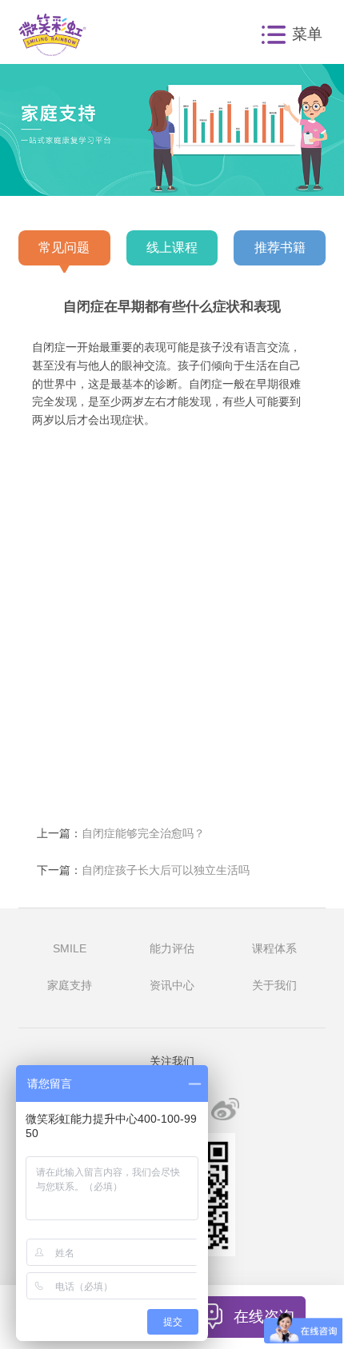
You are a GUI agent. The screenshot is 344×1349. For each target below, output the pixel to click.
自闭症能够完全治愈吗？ (143, 834)
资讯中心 (172, 986)
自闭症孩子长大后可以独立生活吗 (166, 870)
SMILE (69, 949)
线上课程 (172, 247)
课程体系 (274, 949)
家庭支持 (69, 986)
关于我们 (274, 986)
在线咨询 (264, 1316)
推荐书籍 (280, 247)
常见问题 (64, 247)
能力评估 (172, 949)
